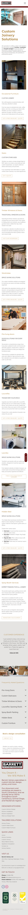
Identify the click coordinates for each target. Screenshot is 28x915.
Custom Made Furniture (8, 828)
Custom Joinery (6, 840)
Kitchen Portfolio (6, 837)
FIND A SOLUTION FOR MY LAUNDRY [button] (14, 476)
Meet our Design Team (8, 816)
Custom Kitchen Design (8, 809)
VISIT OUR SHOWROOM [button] (10, 238)
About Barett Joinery (7, 842)
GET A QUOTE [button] (7, 176)
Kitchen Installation (7, 811)
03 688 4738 (9, 875)
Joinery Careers (6, 848)
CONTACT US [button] (7, 738)
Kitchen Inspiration (7, 814)
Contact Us (5, 846)
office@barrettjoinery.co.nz (13, 877)
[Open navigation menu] (25, 3)
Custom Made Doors (7, 825)
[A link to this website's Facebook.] (3, 886)
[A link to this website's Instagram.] (6, 886)
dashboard (12, 909)
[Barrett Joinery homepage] (12, 3)
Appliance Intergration (8, 844)
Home (3, 835)
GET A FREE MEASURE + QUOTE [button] (13, 118)
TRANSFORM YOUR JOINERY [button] (12, 618)
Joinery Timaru (6, 823)
